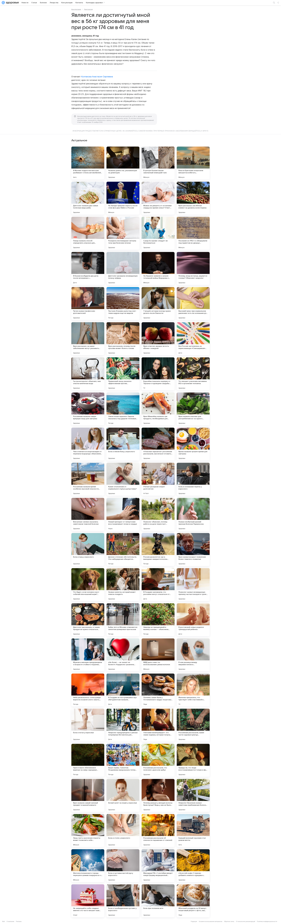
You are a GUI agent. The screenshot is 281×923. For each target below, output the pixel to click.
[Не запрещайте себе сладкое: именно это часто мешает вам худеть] (87, 900)
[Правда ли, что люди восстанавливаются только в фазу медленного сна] (193, 760)
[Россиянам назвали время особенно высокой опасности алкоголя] (87, 479)
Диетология (88, 9)
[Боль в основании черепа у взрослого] (193, 479)
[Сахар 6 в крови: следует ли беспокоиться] (158, 233)
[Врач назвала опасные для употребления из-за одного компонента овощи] (193, 408)
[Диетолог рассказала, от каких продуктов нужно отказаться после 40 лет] (87, 619)
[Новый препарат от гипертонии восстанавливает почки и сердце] (122, 514)
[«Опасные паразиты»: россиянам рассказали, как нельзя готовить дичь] (158, 444)
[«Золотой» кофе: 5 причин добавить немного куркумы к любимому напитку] (193, 865)
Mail (3, 921)
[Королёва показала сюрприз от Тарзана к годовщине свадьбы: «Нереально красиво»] (158, 373)
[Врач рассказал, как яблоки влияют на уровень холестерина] (193, 198)
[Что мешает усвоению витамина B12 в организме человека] (193, 373)
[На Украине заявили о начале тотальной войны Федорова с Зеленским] (158, 268)
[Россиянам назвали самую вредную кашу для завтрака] (87, 408)
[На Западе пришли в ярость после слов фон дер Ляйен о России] (122, 198)
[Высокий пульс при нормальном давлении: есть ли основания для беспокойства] (193, 303)
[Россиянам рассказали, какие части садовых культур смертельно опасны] (193, 725)
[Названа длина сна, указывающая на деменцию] (122, 163)
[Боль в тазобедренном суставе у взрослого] (122, 900)
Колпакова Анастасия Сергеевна (97, 76)
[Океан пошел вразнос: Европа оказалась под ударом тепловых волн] (122, 408)
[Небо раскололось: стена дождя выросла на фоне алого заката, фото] (87, 690)
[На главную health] (12, 2)
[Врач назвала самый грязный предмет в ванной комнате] (87, 795)
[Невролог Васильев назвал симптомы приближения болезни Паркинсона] (193, 795)
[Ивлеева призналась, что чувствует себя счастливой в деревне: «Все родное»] (193, 690)
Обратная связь (229, 921)
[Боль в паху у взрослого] (87, 549)
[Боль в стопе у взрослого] (122, 830)
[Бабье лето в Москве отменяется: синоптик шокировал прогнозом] (122, 619)
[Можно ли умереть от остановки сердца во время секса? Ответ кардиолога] (158, 198)
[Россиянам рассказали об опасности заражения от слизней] (158, 830)
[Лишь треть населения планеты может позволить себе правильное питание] (87, 830)
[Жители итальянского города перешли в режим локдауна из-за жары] (87, 865)
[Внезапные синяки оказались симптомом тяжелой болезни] (87, 514)
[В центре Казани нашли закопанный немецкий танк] (158, 163)
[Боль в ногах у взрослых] (87, 725)
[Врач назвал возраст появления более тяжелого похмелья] (193, 549)
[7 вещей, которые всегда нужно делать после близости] (158, 303)
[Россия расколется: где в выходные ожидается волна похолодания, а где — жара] (158, 549)
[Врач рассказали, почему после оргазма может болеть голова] (122, 338)
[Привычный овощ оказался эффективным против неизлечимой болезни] (122, 373)
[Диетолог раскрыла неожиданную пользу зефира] (122, 268)
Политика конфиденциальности (267, 921)
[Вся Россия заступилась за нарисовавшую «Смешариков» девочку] (193, 338)
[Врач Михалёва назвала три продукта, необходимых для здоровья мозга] (158, 408)
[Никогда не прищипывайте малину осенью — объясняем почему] (158, 619)
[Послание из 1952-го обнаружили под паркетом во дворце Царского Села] (193, 233)
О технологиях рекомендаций (245, 921)
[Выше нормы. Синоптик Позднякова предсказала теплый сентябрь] (122, 760)
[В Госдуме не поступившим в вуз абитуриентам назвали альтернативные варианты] (122, 690)
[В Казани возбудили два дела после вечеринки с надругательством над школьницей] (87, 268)
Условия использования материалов (210, 921)
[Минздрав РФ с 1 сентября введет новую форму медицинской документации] (158, 865)
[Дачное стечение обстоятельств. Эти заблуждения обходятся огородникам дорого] (122, 549)
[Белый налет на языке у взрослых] (122, 795)
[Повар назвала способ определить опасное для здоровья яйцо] (87, 233)
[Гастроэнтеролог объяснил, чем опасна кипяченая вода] (87, 373)
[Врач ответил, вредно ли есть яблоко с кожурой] (158, 338)
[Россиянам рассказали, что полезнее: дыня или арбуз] (158, 760)
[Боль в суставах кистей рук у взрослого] (122, 865)
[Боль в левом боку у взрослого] (122, 444)
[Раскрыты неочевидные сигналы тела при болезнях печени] (122, 233)
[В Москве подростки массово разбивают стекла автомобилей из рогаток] (87, 163)
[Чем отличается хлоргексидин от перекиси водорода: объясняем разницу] (87, 444)
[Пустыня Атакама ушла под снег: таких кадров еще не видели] (122, 303)
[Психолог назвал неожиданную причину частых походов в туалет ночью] (193, 584)
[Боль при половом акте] (158, 900)
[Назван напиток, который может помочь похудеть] (122, 584)
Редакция (194, 921)
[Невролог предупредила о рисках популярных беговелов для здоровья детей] (122, 725)
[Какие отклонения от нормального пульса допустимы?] (122, 479)
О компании (10, 921)
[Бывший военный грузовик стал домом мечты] (193, 830)
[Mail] (3, 2)
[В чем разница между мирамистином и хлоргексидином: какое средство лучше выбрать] (193, 654)
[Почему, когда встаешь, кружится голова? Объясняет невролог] (193, 268)
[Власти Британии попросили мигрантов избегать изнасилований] (193, 163)
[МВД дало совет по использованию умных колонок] (158, 654)
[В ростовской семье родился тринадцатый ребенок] (193, 619)
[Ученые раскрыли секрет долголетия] (158, 479)
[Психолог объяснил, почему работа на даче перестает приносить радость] (158, 514)
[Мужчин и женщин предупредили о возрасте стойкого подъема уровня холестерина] (87, 654)
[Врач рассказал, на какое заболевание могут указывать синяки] (87, 338)
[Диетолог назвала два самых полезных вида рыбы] (87, 198)
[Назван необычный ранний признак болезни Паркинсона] (193, 514)
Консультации (76, 9)
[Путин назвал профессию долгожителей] (87, 303)
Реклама (19, 921)
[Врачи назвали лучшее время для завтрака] (193, 444)
